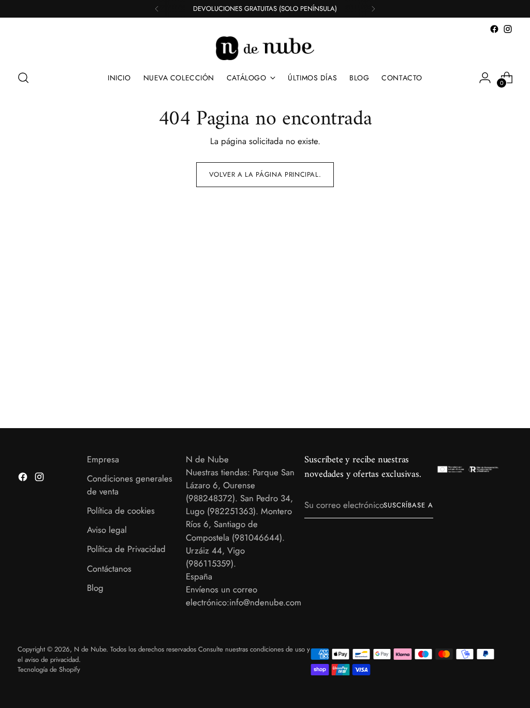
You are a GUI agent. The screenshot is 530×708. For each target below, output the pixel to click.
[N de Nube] (265, 48)
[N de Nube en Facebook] (494, 29)
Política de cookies (121, 510)
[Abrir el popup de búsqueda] (23, 77)
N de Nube (90, 649)
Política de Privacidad (126, 549)
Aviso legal (107, 529)
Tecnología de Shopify (49, 669)
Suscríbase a (408, 505)
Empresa (103, 459)
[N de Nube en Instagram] (507, 29)
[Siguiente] (373, 9)
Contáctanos (109, 568)
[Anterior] (156, 9)
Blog (95, 588)
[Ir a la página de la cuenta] (485, 77)
